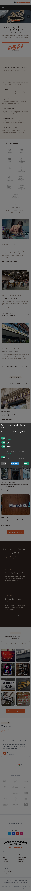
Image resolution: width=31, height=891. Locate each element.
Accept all (26, 463)
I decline (4, 463)
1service (8, 439)
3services (9, 443)
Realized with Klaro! (25, 466)
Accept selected (15, 463)
